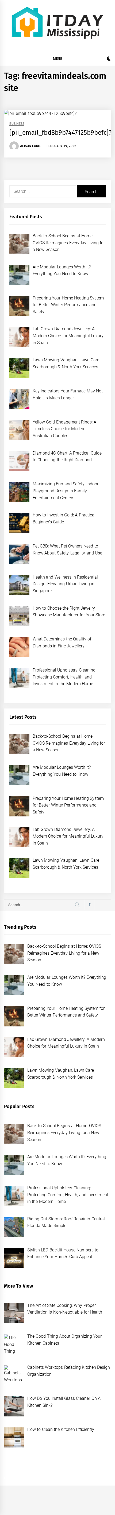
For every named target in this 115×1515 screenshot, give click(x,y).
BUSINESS (16, 124)
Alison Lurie (30, 146)
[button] (109, 59)
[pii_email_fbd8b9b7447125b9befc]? (60, 132)
